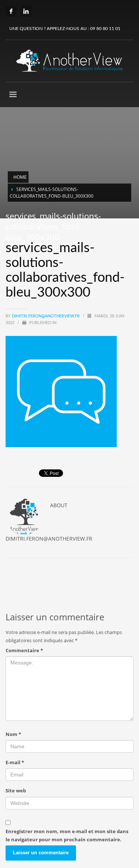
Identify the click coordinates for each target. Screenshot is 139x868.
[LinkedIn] (26, 11)
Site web (16, 790)
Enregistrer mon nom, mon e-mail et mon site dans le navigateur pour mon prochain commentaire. (67, 835)
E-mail (15, 762)
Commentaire (24, 650)
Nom (13, 734)
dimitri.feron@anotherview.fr (46, 316)
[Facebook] (11, 11)
